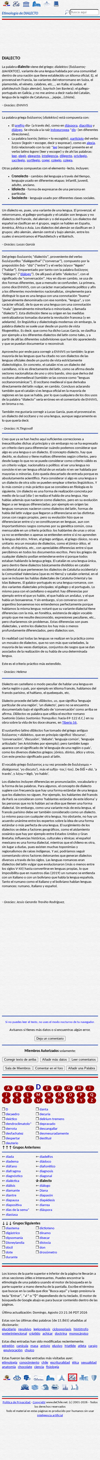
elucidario (9, 1329)
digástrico (13, 1233)
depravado (47, 1124)
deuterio (12, 1143)
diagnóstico (14, 1176)
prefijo (20, 126)
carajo (92, 1346)
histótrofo (81, 1329)
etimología (9, 1363)
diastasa (12, 1215)
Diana (44, 1191)
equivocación (13, 1350)
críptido (34, 1334)
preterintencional (14, 1334)
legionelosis (41, 1329)
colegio (56, 160)
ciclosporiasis (61, 1329)
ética (75, 1363)
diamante (13, 1191)
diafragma (13, 1171)
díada (10, 1157)
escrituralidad (60, 1363)
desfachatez (14, 1134)
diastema (12, 1228)
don (42, 1248)
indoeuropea (59, 130)
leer (14, 156)
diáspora (71, 126)
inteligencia (50, 156)
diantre (11, 1195)
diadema (12, 1162)
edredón (8, 1346)
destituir (46, 1138)
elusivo (57, 1346)
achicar (47, 1334)
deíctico (11, 1119)
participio (77, 139)
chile (45, 1363)
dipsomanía (14, 1238)
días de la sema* (17, 1210)
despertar (13, 1138)
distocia (45, 1243)
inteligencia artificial (50, 1415)
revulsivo (24, 1329)
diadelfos (46, 1157)
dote (9, 1252)
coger (46, 160)
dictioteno (47, 1228)
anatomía (9, 1367)
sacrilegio (18, 160)
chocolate (25, 1367)
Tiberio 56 (69, 723)
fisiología (52, 1367)
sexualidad (89, 1363)
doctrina (61, 1334)
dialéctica (12, 1181)
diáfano (11, 1166)
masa (34, 1346)
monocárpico (78, 1334)
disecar (45, 1238)
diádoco (45, 1162)
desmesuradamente (54, 1134)
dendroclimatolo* (19, 1124)
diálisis (10, 1186)
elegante (34, 156)
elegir (22, 156)
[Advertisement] (50, 38)
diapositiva (14, 1205)
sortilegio (33, 160)
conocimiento (29, 1363)
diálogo (17, 130)
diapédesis (47, 1200)
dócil (9, 1248)
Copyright (39, 1402)
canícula (22, 1346)
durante (11, 1257)
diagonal (46, 1176)
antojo (45, 1346)
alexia (91, 143)
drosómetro (48, 1252)
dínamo (45, 1233)
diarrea (45, 1205)
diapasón (46, 1195)
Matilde (70, 1346)
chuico (29, 1350)
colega (67, 160)
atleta (82, 1346)
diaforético (47, 1166)
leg (55, 147)
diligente (66, 156)
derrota (11, 1129)
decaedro (12, 1114)
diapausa (12, 1200)
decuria (45, 1114)
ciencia (39, 1367)
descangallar (49, 1129)
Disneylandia (15, 1243)
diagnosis (46, 1171)
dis (74, 130)
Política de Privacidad (17, 1402)
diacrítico (85, 126)
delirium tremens (52, 1119)
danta (44, 1109)
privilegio (80, 156)
